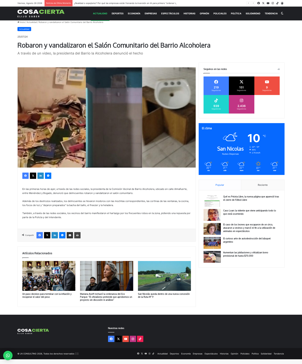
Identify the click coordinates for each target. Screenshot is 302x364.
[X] (33, 176)
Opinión (204, 13)
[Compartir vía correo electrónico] (70, 235)
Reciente (263, 184)
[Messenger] (48, 176)
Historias (189, 13)
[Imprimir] (77, 235)
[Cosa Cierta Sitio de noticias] (40, 13)
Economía (134, 13)
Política (236, 13)
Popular (219, 184)
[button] (8, 355)
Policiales (219, 13)
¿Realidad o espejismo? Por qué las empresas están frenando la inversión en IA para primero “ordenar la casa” (128, 3)
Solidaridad (253, 13)
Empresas (151, 13)
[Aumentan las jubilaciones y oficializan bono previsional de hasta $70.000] (212, 257)
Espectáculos (170, 13)
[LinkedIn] (40, 176)
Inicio (22, 22)
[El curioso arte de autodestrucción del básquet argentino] (212, 243)
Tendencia (271, 13)
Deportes (117, 13)
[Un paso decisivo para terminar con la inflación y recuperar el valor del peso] (48, 276)
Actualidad (100, 13)
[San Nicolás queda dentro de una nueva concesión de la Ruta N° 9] (164, 276)
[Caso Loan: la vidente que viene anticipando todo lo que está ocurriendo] (212, 215)
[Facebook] (25, 176)
